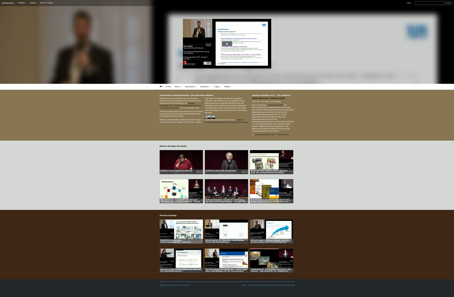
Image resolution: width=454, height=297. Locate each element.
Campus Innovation (275, 105)
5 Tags (217, 87)
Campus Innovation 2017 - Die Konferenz (272, 135)
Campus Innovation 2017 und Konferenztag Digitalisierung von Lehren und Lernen (180, 105)
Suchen (448, 3)
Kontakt (291, 285)
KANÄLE (33, 3)
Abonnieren (190, 87)
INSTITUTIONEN (46, 3)
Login (409, 3)
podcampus (8, 3)
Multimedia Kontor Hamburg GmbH (268, 98)
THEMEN (21, 3)
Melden (227, 87)
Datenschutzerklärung (261, 285)
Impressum (276, 285)
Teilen (177, 87)
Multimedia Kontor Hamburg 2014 (176, 285)
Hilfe (285, 285)
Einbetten (204, 87)
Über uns (246, 285)
